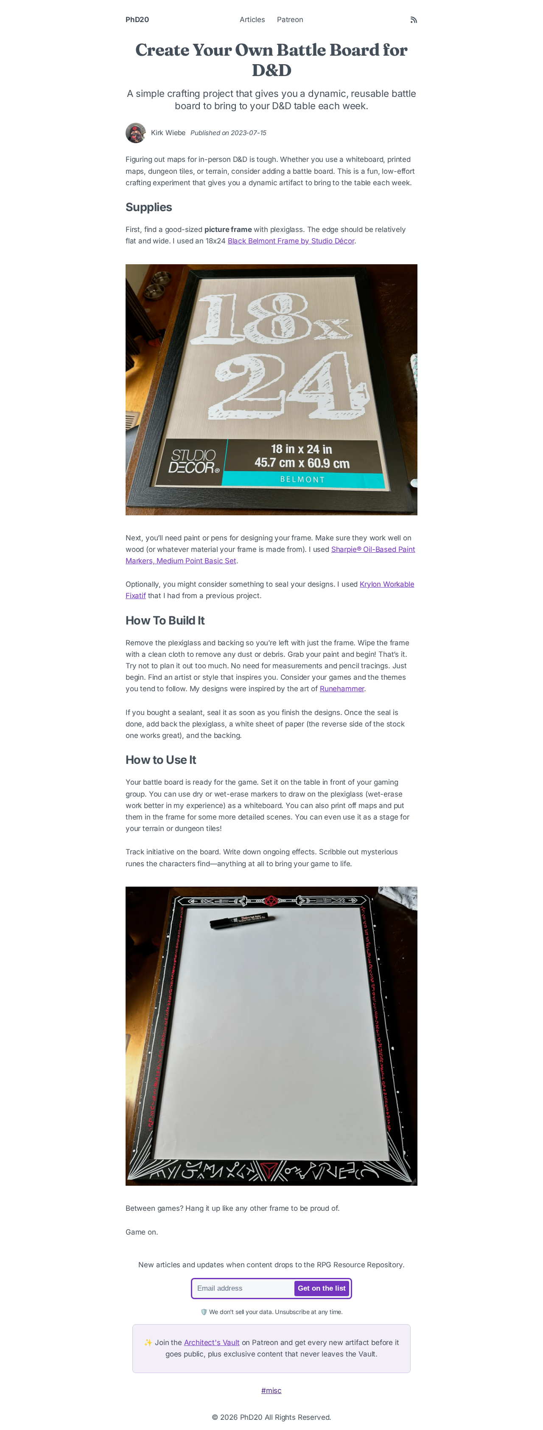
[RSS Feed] (413, 19)
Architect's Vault (212, 1342)
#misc (271, 1390)
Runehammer (342, 688)
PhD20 (137, 19)
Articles (252, 19)
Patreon (290, 19)
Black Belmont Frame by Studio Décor (291, 241)
